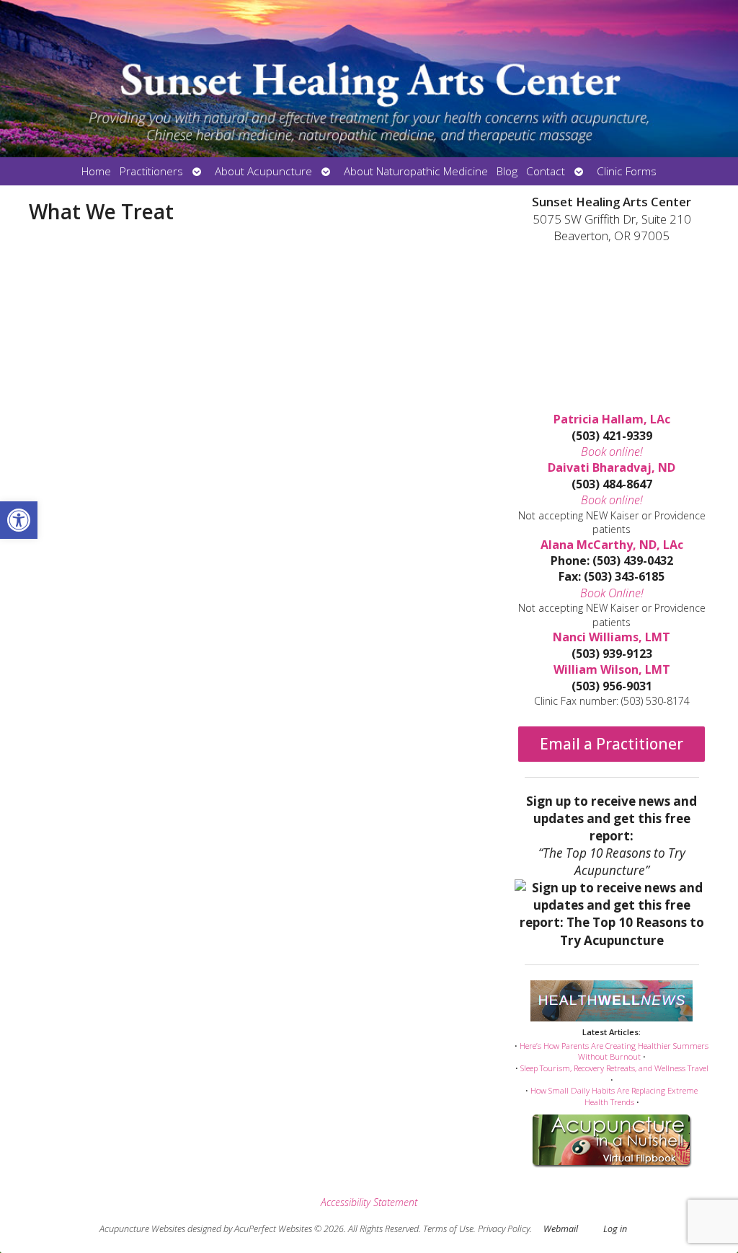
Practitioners (151, 171)
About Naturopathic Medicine (416, 171)
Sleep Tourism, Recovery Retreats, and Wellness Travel (614, 1068)
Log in (615, 1229)
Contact (545, 171)
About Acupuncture (263, 171)
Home (96, 171)
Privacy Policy (504, 1229)
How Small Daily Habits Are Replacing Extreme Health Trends (614, 1096)
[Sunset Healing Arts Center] (369, 78)
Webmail (560, 1229)
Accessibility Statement (369, 1202)
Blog (507, 171)
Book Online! (612, 593)
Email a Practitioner (611, 744)
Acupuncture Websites (142, 1229)
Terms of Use (448, 1229)
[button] (18, 520)
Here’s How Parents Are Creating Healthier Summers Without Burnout (614, 1051)
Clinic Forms (627, 171)
